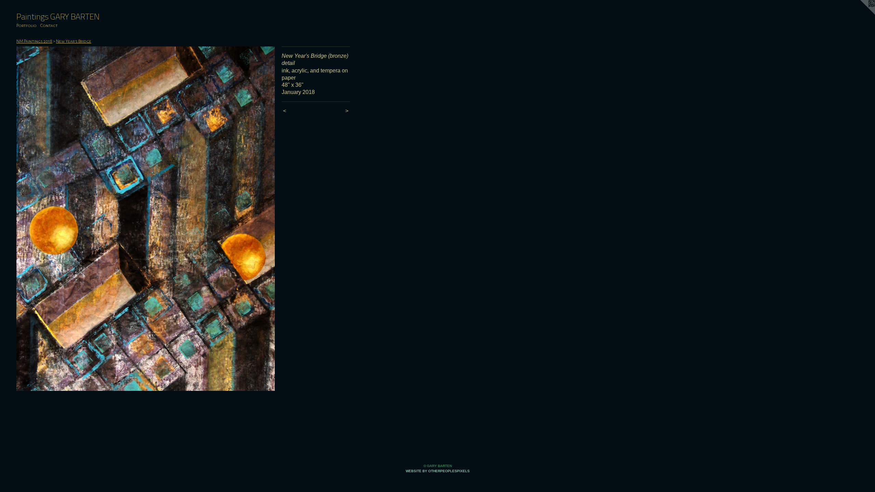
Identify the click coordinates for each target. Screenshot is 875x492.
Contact (49, 25)
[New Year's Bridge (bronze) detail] (145, 218)
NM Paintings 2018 (34, 41)
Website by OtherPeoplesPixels (438, 471)
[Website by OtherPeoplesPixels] (861, 13)
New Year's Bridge (73, 41)
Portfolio (26, 25)
